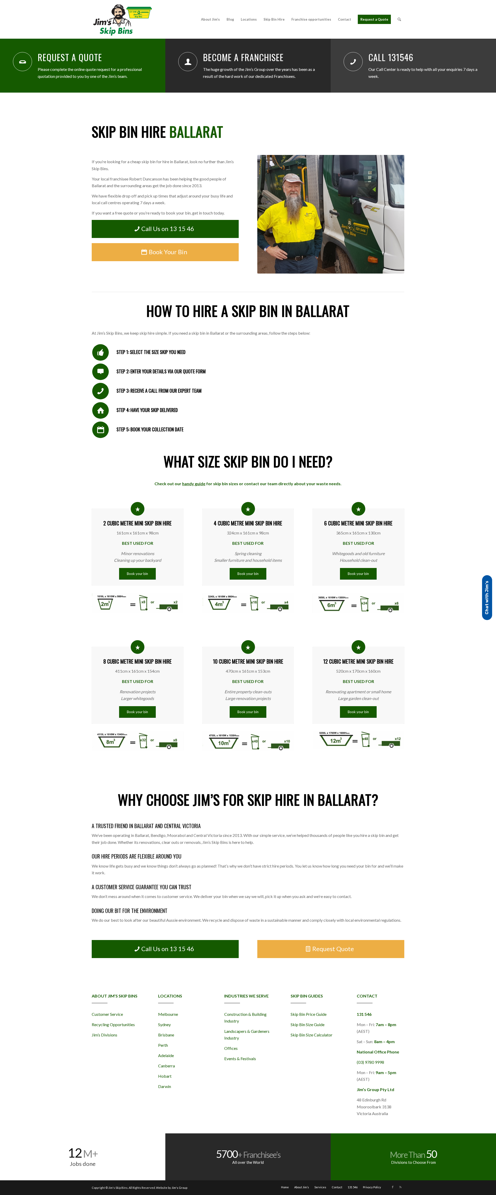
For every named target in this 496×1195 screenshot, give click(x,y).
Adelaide (166, 1055)
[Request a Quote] (22, 61)
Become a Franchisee (243, 57)
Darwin (164, 1086)
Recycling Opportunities (113, 1024)
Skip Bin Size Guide (307, 1024)
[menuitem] (210, 19)
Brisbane (166, 1034)
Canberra (166, 1065)
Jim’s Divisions (104, 1034)
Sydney (164, 1024)
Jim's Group (179, 1187)
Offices (231, 1048)
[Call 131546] (353, 61)
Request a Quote (70, 57)
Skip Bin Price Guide (309, 1014)
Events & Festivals (240, 1058)
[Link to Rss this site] (400, 1187)
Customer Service (107, 1014)
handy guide (193, 483)
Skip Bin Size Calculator (311, 1034)
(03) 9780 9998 (370, 1062)
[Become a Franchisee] (187, 61)
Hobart (165, 1076)
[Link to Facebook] (393, 1187)
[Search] (399, 19)
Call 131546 (390, 57)
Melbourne (168, 1014)
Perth (163, 1045)
